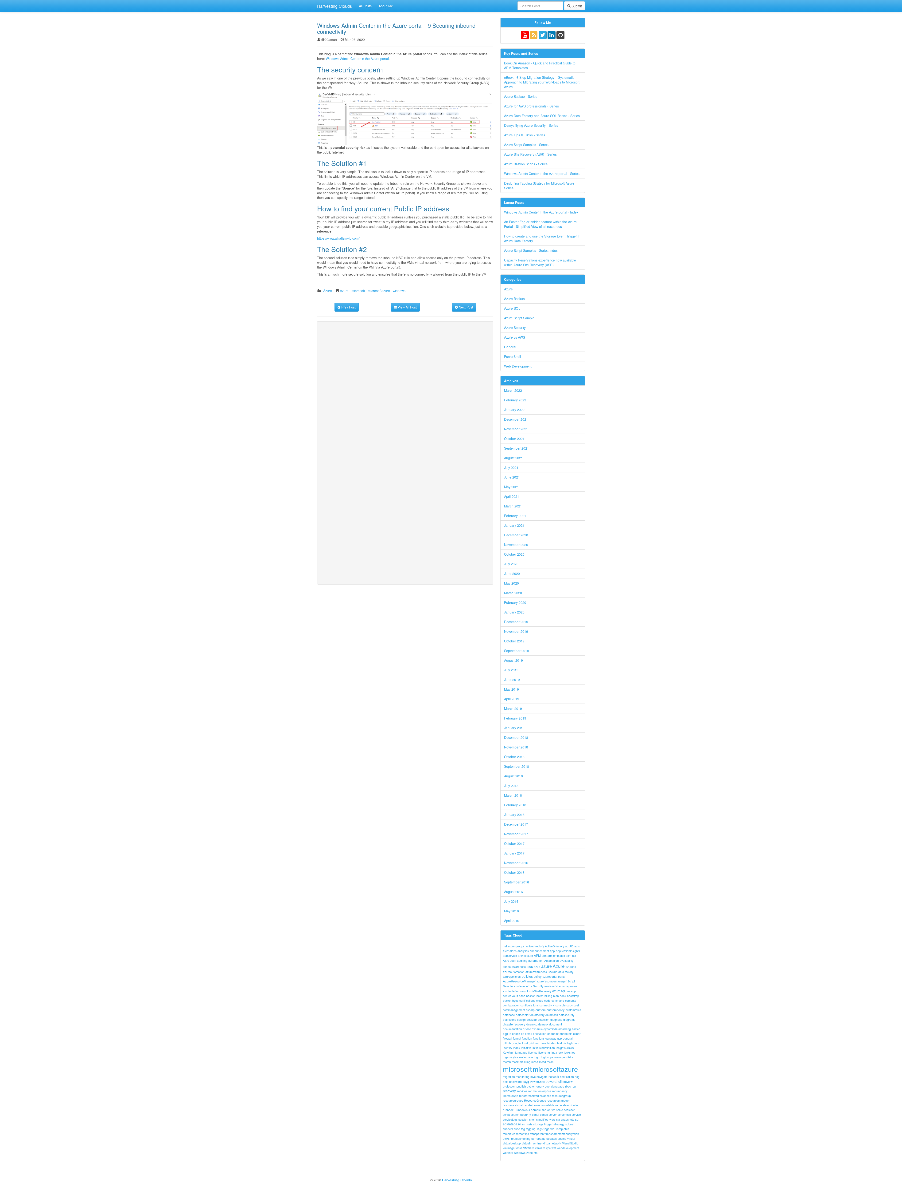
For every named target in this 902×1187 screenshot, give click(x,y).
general (568, 1038)
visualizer (521, 1105)
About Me (386, 6)
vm (553, 1110)
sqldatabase (512, 1124)
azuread (571, 967)
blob (556, 996)
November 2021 (516, 429)
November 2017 (516, 833)
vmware (540, 1148)
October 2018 (514, 756)
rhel (530, 1105)
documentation (512, 1029)
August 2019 (513, 660)
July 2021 (511, 467)
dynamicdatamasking (557, 1029)
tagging (531, 1129)
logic (537, 1057)
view (552, 1119)
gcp (559, 1038)
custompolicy (556, 1010)
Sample (508, 986)
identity (507, 1048)
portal (561, 976)
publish (521, 1086)
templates (509, 1134)
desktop (532, 1019)
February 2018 (515, 805)
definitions (509, 1019)
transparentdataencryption (562, 1134)
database (509, 1015)
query (540, 1086)
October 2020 (514, 554)
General (510, 346)
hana (543, 1043)
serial (535, 1114)
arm (544, 956)
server (553, 1114)
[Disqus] (405, 389)
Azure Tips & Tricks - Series (524, 135)
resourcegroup (561, 1096)
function (527, 1038)
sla (558, 1119)
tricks (506, 1138)
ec (522, 1034)
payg (526, 1082)
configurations (530, 1005)
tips (527, 1134)
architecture (525, 956)
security (525, 1114)
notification (567, 1077)
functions (538, 1038)
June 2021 (512, 477)
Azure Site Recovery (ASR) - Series (530, 154)
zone (529, 1153)
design (521, 1019)
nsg (577, 1077)
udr (533, 1138)
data (561, 972)
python (531, 1086)
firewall (507, 1038)
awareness (519, 967)
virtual (571, 1138)
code (547, 1000)
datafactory (537, 1015)
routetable (547, 1105)
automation (535, 960)
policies (527, 976)
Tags (540, 1129)
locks (567, 1052)
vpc (548, 1148)
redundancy (560, 1091)
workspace (526, 1057)
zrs (535, 1153)
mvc (533, 1077)
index (516, 1048)
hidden (551, 1043)
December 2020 (516, 535)
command (558, 1000)
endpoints (566, 1034)
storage (538, 1124)
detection (543, 1019)
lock (560, 1052)
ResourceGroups (535, 1100)
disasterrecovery (514, 1024)
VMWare (528, 1148)
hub (576, 1043)
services (522, 1091)
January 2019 (514, 727)
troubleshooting (520, 1138)
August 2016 (513, 891)
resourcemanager (558, 1100)
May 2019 (511, 689)
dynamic (537, 1029)
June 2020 (512, 573)
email (528, 1034)
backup (571, 991)
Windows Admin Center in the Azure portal (357, 58)
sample (536, 1110)
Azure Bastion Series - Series (526, 164)
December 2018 (516, 737)
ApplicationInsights (568, 951)
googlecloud (520, 1043)
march (507, 1062)
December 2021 (516, 419)
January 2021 (514, 525)
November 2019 (516, 631)
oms (505, 1082)
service (576, 1114)
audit (513, 960)
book (563, 996)
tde (552, 1129)
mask (515, 1062)
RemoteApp (510, 1096)
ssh (524, 1124)
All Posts (365, 6)
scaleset (569, 1110)
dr (524, 1029)
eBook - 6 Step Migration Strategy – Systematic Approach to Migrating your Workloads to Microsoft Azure (541, 82)
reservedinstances (539, 1096)
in (510, 1034)
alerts (513, 951)
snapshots (567, 1119)
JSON (570, 1048)
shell (532, 1119)
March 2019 (513, 708)
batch (540, 996)
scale (559, 1110)
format (517, 1038)
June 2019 (512, 679)
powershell (554, 1081)
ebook (516, 1034)
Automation (551, 960)
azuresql (558, 991)
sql (577, 1119)
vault (515, 996)
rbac (568, 1086)
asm (568, 956)
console (561, 1005)
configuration (511, 1005)
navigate (542, 1077)
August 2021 (513, 457)
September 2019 (516, 650)
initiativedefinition (544, 1048)
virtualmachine (531, 1143)
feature (561, 1043)
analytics (523, 951)
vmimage (509, 1148)
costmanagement (514, 1010)
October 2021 (514, 438)
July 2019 (511, 670)
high (570, 1043)
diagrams (569, 1019)
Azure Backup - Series (520, 96)
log (573, 1052)
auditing (522, 960)
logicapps (547, 1057)
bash (522, 996)
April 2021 (511, 496)
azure (546, 966)
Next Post (465, 307)
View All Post (407, 307)
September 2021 (516, 448)
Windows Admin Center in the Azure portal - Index (541, 212)
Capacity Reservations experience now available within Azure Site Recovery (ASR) (540, 262)
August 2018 (513, 776)
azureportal (550, 976)
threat (520, 1134)
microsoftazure (379, 290)
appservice (510, 956)
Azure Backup (514, 298)
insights (561, 1048)
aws (530, 966)
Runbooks (521, 1110)
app (552, 951)
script (506, 1114)
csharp (530, 1010)
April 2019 (511, 698)
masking (525, 1062)
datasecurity (566, 1015)
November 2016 (516, 862)
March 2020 (513, 592)
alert (506, 951)
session (523, 1119)
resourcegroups (513, 1100)
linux (554, 1052)
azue (537, 967)
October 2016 (514, 872)
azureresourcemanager (552, 981)
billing (548, 996)
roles (537, 1105)
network (553, 1076)
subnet (569, 1124)
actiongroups (516, 946)
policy (538, 976)
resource (508, 1105)
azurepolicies (512, 976)
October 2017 (514, 843)
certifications (527, 1000)
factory (569, 972)
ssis (529, 1124)
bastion (531, 996)
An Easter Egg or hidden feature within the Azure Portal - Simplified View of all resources (540, 224)
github (507, 1043)
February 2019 (515, 718)
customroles (573, 1010)
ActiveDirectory (554, 946)
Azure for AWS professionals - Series (531, 106)
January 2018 (514, 814)
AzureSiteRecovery (539, 991)
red (530, 1091)
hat (535, 1091)
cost (576, 1005)
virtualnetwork (551, 1143)
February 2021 (515, 515)
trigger (548, 1124)
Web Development (518, 366)
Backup (552, 972)
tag (523, 1129)
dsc (528, 1029)
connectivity (547, 1005)
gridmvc (534, 1043)
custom (541, 1010)
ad (566, 946)
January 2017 (514, 853)
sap (544, 1110)
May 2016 (511, 911)
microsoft (358, 290)
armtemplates (556, 956)
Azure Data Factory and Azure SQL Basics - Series (542, 115)
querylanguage (554, 1086)
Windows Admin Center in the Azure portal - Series (541, 173)
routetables (562, 1105)
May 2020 (511, 583)
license (532, 1052)
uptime (562, 1138)
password (515, 1082)
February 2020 (515, 602)
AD (571, 946)
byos (515, 1000)
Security (538, 986)
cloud (539, 1000)
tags (546, 1129)
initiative (526, 1048)
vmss (519, 1148)
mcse (550, 1062)
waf (554, 1148)
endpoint (553, 1034)
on (549, 1110)
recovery (509, 1090)
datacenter (522, 1015)
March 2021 (513, 506)
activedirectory (534, 946)
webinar (508, 1153)
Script (571, 981)
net (505, 946)
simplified (542, 1119)
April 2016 (511, 920)
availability (566, 960)
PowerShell (512, 356)
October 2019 (514, 641)
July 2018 (511, 785)
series (544, 1114)
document (555, 1024)
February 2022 (515, 400)
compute (570, 1000)
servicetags (510, 1119)
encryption (539, 1034)
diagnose (556, 1019)
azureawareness (536, 972)
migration (509, 1077)
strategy (558, 1124)
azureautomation (514, 972)
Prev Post (348, 307)
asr (574, 956)
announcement (539, 951)
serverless (564, 1114)
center (507, 996)
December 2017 (516, 824)
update (541, 1138)
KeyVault (508, 1052)
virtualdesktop (512, 1143)
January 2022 (514, 409)
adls (577, 946)
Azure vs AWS (514, 337)
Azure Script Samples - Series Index (531, 250)
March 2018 (513, 795)
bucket (507, 1000)
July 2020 (511, 564)
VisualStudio (570, 1143)
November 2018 (516, 747)
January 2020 (514, 612)
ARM (537, 955)
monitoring (522, 1077)
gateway (550, 1038)
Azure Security (515, 327)
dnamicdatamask (537, 1024)
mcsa (534, 1062)
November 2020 (516, 544)
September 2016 (516, 882)
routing (575, 1105)
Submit (576, 6)
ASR (506, 960)
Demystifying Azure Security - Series (531, 125)
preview (568, 1082)
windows (399, 290)
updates (551, 1138)
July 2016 (511, 901)
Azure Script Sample (519, 318)
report (523, 1096)
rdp (574, 1086)
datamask (551, 1015)
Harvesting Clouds (334, 6)
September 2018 (516, 766)
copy (570, 1005)
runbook (508, 1110)
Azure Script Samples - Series (526, 144)
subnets (508, 1129)
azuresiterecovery (514, 991)
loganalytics (510, 1057)
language (521, 1052)
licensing (544, 1052)
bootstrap (573, 996)
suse (517, 1129)
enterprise (544, 1091)
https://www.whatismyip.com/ (338, 238)
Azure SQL (512, 308)
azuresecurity (523, 986)
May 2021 (511, 486)
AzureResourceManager (519, 981)
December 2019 (516, 621)
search (515, 1114)
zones (507, 967)
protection (509, 1086)
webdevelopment (568, 1148)
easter (576, 1029)
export (577, 1034)
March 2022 (513, 390)
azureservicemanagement (561, 986)
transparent (537, 1134)
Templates (562, 1129)
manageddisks (563, 1057)
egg (505, 1034)
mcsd (542, 1062)
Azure (327, 290)
